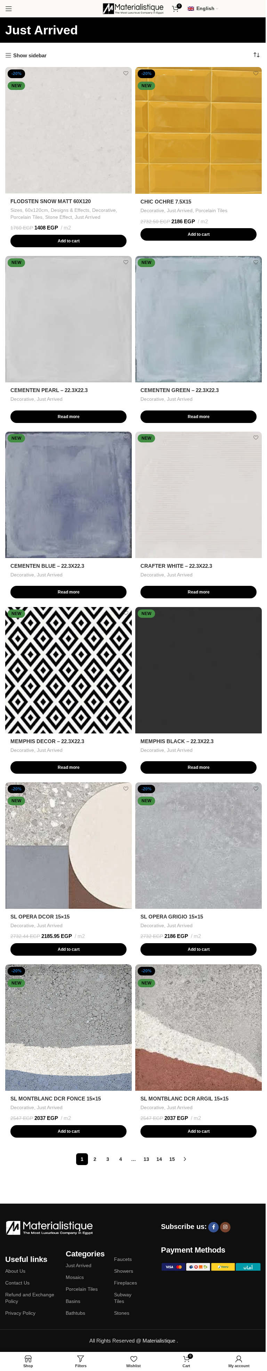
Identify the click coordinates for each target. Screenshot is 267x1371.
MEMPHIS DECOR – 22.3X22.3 (47, 741)
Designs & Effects (70, 210)
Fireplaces (125, 1283)
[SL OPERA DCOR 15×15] (68, 845)
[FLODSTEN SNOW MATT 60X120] (68, 130)
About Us (15, 1271)
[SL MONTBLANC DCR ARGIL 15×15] (198, 1027)
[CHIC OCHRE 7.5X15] (198, 130)
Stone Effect (58, 217)
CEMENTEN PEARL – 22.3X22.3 (49, 390)
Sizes (16, 210)
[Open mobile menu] (9, 9)
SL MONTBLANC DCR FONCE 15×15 (55, 1099)
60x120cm (36, 210)
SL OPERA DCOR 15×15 (40, 917)
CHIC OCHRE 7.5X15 (165, 202)
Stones (121, 1313)
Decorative (104, 210)
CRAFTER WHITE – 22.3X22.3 (176, 566)
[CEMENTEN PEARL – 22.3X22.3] (68, 319)
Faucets (123, 1259)
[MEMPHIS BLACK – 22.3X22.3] (198, 670)
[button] (68, 241)
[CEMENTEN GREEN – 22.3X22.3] (198, 319)
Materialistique (160, 1341)
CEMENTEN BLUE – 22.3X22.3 (47, 566)
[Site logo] (133, 8)
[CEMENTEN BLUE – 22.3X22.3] (68, 495)
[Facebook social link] (213, 1227)
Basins (73, 1301)
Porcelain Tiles (26, 217)
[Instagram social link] (225, 1227)
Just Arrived (87, 217)
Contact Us (17, 1283)
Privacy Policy (20, 1313)
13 (146, 1159)
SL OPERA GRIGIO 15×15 (171, 917)
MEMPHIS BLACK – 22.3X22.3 (176, 741)
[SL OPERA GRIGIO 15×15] (198, 845)
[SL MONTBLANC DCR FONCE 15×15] (68, 1027)
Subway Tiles (122, 1298)
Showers (123, 1271)
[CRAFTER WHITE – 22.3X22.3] (198, 495)
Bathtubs (75, 1313)
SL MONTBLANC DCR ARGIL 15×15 (184, 1099)
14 (159, 1159)
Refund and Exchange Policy (29, 1298)
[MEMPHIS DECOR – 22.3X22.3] (68, 670)
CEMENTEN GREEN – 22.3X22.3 (179, 390)
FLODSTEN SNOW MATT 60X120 (50, 201)
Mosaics (75, 1277)
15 (172, 1159)
